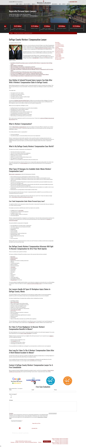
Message (11, 400)
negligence (51, 335)
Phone (55, 389)
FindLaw (39, 442)
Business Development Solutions (31, 442)
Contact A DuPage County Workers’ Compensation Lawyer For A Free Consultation (26, 75)
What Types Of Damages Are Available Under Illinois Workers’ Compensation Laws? (26, 68)
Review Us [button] (47, 441)
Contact (45, 56)
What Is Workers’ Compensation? (17, 65)
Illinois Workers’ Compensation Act (19, 126)
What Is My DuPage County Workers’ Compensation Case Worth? (23, 66)
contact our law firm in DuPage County (34, 283)
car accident (21, 210)
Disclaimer (11, 413)
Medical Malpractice (59, 48)
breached (14, 341)
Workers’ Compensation (59, 57)
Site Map (16, 442)
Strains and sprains (14, 258)
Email (33, 389)
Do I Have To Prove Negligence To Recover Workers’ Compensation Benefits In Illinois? (27, 73)
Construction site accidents (16, 309)
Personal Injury (58, 53)
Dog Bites (57, 47)
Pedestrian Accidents (59, 52)
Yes (11, 395)
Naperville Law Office (36, 423)
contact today (22, 197)
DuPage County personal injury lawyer (22, 100)
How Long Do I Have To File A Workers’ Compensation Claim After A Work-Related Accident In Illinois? (30, 74)
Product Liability (58, 55)
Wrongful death (14, 279)
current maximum (24, 163)
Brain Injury (57, 42)
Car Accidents (57, 43)
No (11, 397)
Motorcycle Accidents (59, 50)
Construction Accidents (59, 46)
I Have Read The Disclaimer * (17, 420)
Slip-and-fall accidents (15, 302)
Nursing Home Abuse (59, 51)
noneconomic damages (13, 220)
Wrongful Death (58, 59)
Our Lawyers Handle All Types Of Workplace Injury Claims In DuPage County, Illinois (26, 71)
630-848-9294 (73, 1)
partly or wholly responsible (26, 333)
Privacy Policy (21, 442)
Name (10, 389)
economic (48, 219)
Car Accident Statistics (59, 44)
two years (32, 359)
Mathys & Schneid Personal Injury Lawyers (23, 441)
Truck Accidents (58, 56)
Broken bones (13, 259)
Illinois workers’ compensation (14, 174)
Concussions (13, 267)
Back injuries (13, 256)
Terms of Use (40, 417)
